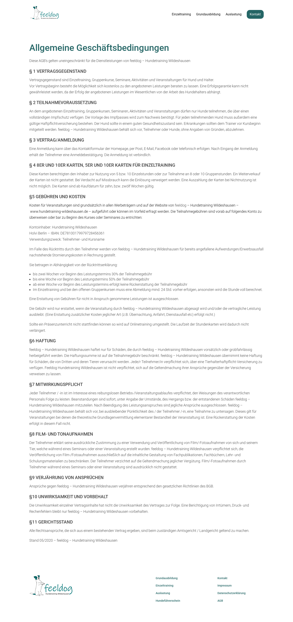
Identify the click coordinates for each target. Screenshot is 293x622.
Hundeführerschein (168, 600)
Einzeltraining (181, 14)
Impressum (224, 585)
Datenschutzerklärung (231, 593)
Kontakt (255, 14)
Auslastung (234, 14)
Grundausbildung (208, 14)
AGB (220, 600)
